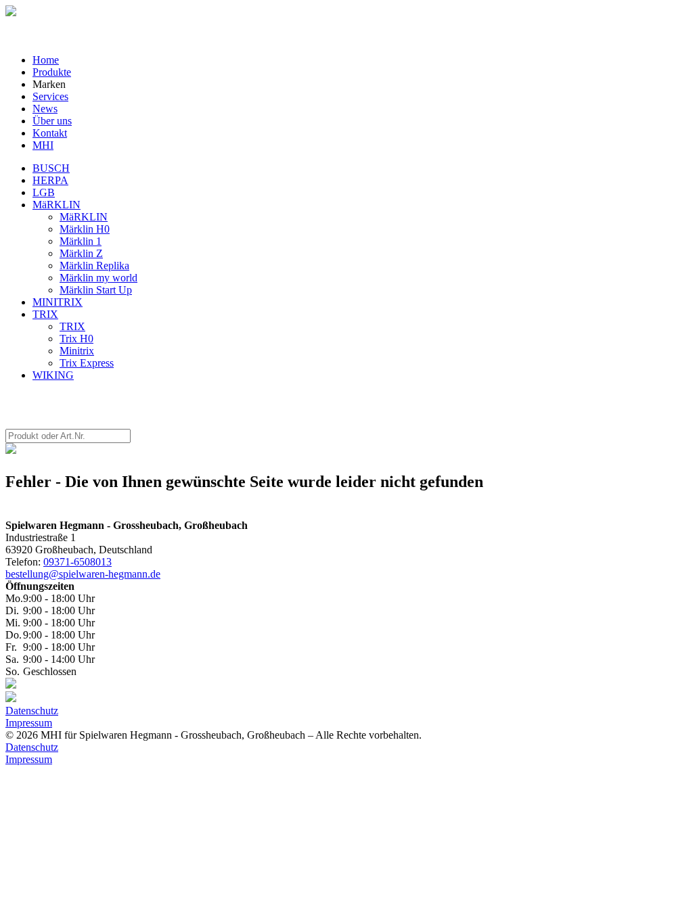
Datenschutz (31, 710)
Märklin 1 (81, 241)
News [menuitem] (45, 108)
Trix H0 (76, 338)
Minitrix (77, 350)
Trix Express (87, 363)
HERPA (50, 180)
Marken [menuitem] (49, 84)
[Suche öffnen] (10, 12)
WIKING (53, 375)
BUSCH (51, 168)
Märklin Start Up (96, 290)
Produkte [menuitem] (51, 72)
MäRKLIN (56, 204)
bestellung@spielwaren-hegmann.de (82, 574)
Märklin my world (98, 277)
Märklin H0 (85, 229)
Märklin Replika (94, 265)
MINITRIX (57, 302)
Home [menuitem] (45, 60)
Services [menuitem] (50, 96)
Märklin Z (81, 253)
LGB (43, 192)
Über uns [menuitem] (52, 120)
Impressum (28, 723)
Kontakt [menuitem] (49, 133)
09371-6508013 (77, 562)
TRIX (45, 314)
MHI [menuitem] (42, 145)
